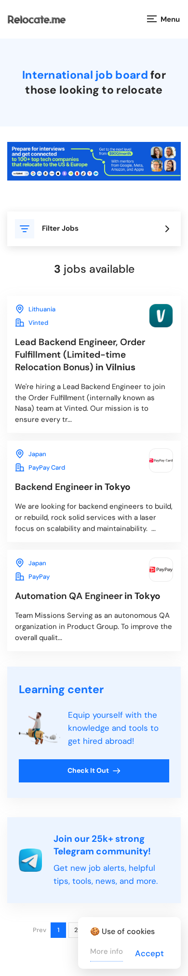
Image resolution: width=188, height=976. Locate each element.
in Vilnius (80, 354)
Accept (149, 953)
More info (106, 951)
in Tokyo (73, 487)
